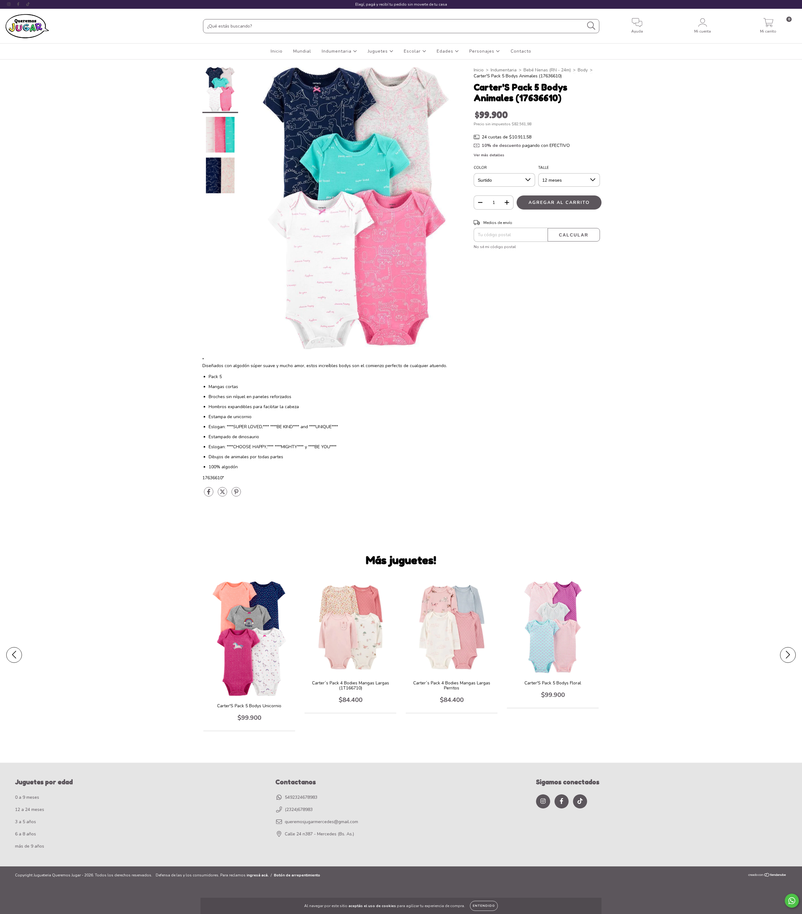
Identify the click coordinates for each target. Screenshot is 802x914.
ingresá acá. (257, 875)
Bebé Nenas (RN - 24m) (547, 70)
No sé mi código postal (495, 246)
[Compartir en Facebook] (209, 495)
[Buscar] (591, 25)
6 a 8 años (25, 834)
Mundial (302, 51)
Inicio (277, 51)
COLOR (480, 167)
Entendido (484, 906)
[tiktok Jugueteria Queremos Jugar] (28, 4)
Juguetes (378, 51)
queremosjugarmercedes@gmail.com (321, 822)
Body (583, 70)
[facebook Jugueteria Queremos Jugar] (18, 4)
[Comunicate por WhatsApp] (792, 901)
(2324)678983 (299, 810)
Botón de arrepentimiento (297, 875)
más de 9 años (29, 846)
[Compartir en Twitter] (223, 495)
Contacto (521, 51)
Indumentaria (337, 51)
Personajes (482, 51)
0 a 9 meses (27, 797)
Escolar (413, 51)
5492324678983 (301, 797)
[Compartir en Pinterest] (236, 495)
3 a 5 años (25, 822)
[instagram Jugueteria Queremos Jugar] (9, 4)
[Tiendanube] (767, 875)
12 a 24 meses (29, 810)
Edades (446, 51)
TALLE (543, 167)
